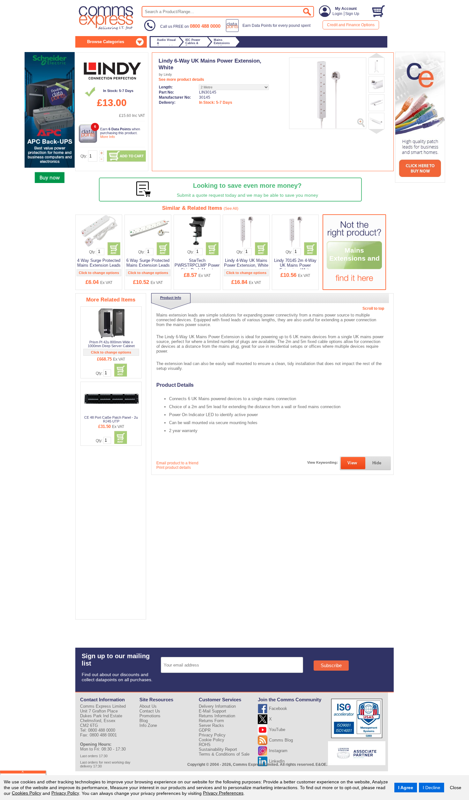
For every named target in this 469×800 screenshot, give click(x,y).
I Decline (431, 787)
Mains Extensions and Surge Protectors (354, 262)
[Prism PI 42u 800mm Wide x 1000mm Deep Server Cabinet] (111, 323)
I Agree (405, 787)
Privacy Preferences (223, 793)
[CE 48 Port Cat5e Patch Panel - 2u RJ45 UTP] (111, 398)
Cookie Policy (211, 739)
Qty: (83, 156)
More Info (107, 137)
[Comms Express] (106, 29)
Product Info (170, 298)
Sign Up (352, 13)
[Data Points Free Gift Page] (269, 30)
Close (455, 787)
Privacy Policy (65, 793)
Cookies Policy (26, 793)
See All (231, 208)
